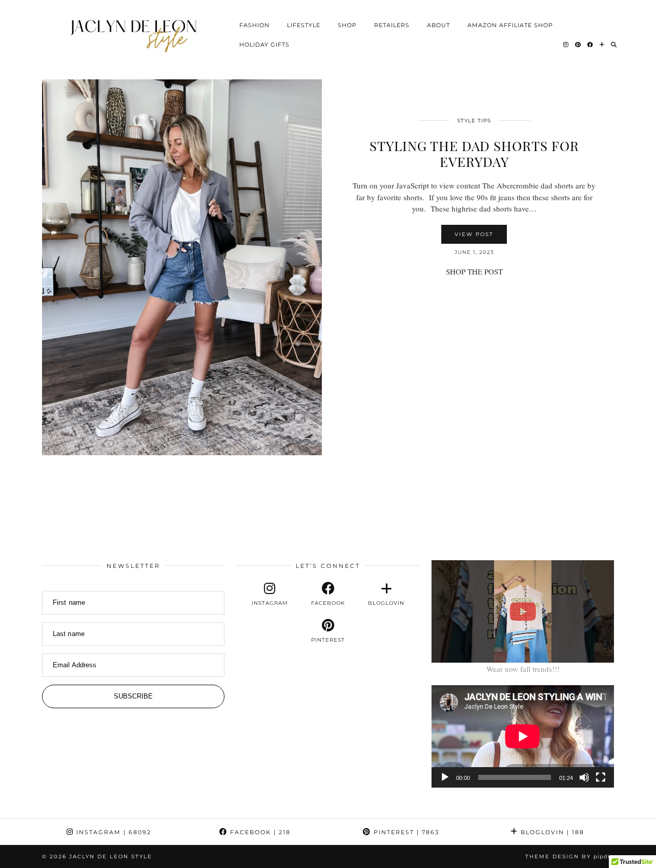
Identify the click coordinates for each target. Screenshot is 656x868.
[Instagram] (566, 44)
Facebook (259, 832)
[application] (523, 736)
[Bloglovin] (602, 44)
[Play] (445, 777)
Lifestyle (303, 24)
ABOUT (438, 24)
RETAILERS (391, 24)
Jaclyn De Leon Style (110, 856)
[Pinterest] (578, 44)
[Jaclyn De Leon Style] (135, 33)
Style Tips (474, 120)
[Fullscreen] (601, 777)
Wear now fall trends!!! (523, 669)
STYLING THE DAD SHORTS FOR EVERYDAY (474, 154)
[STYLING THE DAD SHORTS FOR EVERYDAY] (182, 267)
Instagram (112, 832)
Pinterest (405, 832)
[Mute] (584, 777)
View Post (474, 234)
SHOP (347, 24)
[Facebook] (590, 44)
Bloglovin (551, 832)
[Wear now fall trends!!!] (523, 611)
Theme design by (569, 856)
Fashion (254, 24)
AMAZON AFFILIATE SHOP (510, 24)
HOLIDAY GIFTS (264, 44)
